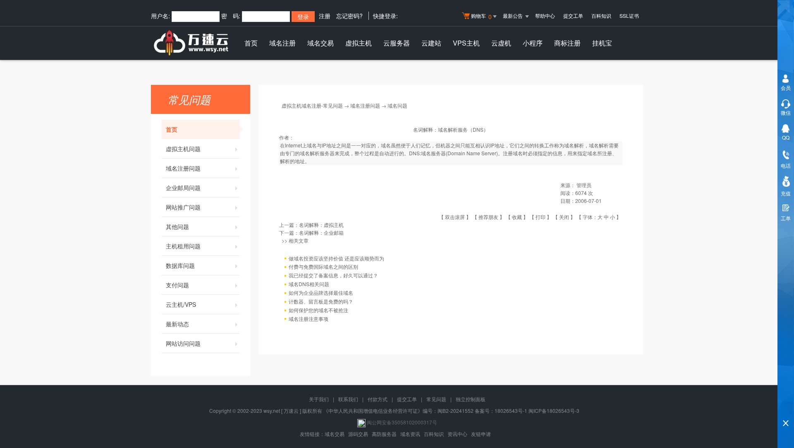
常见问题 (436, 398)
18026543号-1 (511, 410)
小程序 (533, 43)
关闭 (564, 216)
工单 (786, 218)
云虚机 (501, 43)
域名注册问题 (183, 168)
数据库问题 (180, 265)
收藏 (517, 216)
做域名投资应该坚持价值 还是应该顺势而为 (336, 258)
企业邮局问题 (183, 187)
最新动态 (177, 324)
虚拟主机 (358, 43)
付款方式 (377, 398)
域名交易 (320, 43)
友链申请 (481, 433)
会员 (786, 87)
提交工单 (573, 15)
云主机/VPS (181, 304)
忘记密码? (349, 16)
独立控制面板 (470, 398)
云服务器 (396, 43)
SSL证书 (629, 15)
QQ (785, 137)
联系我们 (348, 398)
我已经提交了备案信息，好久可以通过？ (333, 275)
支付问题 (177, 285)
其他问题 (177, 226)
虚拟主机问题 (183, 149)
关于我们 (319, 398)
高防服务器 (384, 433)
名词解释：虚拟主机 (321, 224)
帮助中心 (545, 15)
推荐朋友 (488, 216)
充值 (786, 193)
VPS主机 (466, 43)
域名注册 (282, 43)
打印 (540, 216)
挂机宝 (602, 43)
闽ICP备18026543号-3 (554, 410)
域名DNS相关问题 (309, 283)
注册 (324, 16)
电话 (786, 165)
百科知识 (601, 15)
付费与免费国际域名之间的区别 (323, 266)
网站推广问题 (183, 207)
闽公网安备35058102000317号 (402, 422)
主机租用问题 (183, 246)
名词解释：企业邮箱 (321, 232)
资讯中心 (457, 433)
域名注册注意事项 (308, 318)
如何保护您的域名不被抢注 (318, 309)
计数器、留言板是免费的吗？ (321, 301)
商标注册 (567, 43)
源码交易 (358, 433)
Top (786, 408)
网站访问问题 (183, 343)
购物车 (481, 16)
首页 (251, 43)
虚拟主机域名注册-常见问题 (312, 105)
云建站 (431, 43)
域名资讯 (410, 433)
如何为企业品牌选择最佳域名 (321, 292)
